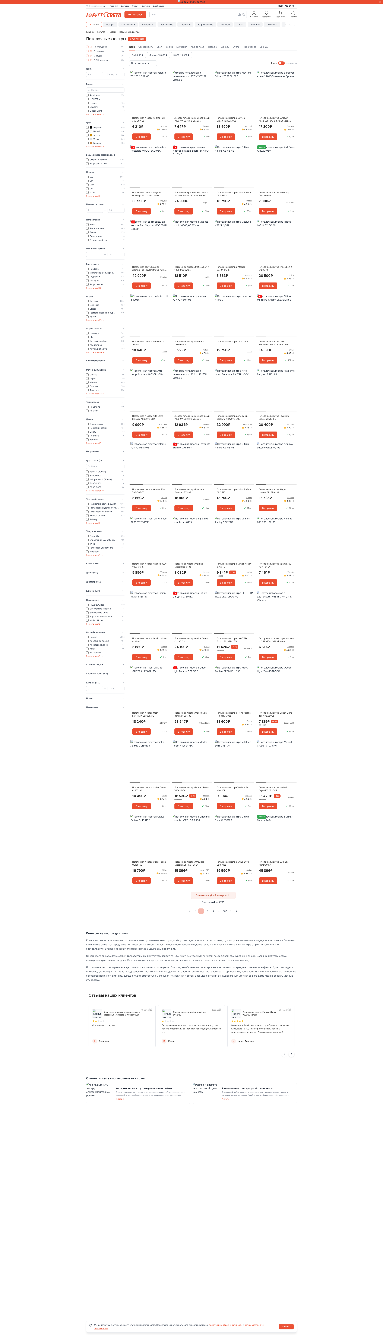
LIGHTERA (247, 648)
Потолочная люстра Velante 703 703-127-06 (275, 565)
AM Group (289, 202)
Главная (90, 32)
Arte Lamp (163, 424)
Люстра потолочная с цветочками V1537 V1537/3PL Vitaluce (191, 119)
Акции (95, 24)
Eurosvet (290, 126)
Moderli (206, 796)
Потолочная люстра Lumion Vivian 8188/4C (149, 640)
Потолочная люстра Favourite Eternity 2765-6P (189, 491)
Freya (249, 721)
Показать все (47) (94, 352)
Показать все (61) (93, 491)
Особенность (145, 46)
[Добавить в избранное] (166, 73)
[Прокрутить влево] (290, 24)
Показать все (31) (94, 146)
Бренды (264, 46)
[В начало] (189, 911)
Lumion (249, 572)
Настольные (167, 24)
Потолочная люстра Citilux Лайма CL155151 (234, 491)
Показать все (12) (93, 288)
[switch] (281, 63)
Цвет (159, 46)
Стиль (236, 46)
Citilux (249, 201)
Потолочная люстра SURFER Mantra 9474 (273, 863)
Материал (181, 46)
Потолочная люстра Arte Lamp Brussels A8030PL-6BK (147, 417)
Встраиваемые (205, 24)
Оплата (135, 6)
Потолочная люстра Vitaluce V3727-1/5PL (231, 268)
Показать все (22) (94, 394)
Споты (240, 24)
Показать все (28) (94, 320)
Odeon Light (204, 723)
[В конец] (237, 911)
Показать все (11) (93, 196)
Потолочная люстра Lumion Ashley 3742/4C (234, 565)
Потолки (212, 46)
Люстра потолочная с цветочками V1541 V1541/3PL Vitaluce (276, 640)
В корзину (142, 136)
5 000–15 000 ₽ (181, 55)
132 (225, 911)
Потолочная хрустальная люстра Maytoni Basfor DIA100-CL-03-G (191, 194)
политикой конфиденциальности (225, 1325)
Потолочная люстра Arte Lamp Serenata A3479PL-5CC (232, 417)
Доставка (125, 6)
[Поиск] (243, 14)
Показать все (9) (93, 624)
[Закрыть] (380, 2)
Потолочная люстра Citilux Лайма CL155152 (149, 863)
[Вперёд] (231, 911)
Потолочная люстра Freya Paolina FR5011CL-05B (234, 714)
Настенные (147, 24)
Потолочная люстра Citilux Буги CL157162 (233, 863)
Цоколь (225, 46)
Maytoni (248, 126)
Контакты (146, 6)
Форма (169, 46)
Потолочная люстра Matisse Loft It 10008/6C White (191, 268)
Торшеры (225, 24)
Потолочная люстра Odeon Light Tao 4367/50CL (275, 714)
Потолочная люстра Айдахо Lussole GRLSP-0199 (273, 491)
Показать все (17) (93, 443)
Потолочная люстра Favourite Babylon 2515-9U (274, 417)
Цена (132, 46)
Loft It (207, 277)
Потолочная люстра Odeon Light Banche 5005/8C (190, 714)
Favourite (290, 424)
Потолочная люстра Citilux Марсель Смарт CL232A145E (273, 343)
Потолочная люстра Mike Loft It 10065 (148, 343)
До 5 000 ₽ (137, 55)
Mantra (291, 872)
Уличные (255, 24)
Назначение (249, 46)
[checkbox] (87, 47)
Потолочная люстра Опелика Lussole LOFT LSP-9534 (189, 863)
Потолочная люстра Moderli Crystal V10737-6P (273, 789)
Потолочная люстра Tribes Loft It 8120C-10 (275, 268)
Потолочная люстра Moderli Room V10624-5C (191, 789)
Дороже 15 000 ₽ (158, 55)
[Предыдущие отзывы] (284, 1054)
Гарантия (114, 6)
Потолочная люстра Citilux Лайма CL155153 (234, 194)
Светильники (128, 24)
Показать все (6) (93, 555)
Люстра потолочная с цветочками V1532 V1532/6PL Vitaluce (191, 417)
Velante (164, 126)
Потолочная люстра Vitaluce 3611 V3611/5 (234, 789)
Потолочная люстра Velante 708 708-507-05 (148, 491)
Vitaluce (206, 126)
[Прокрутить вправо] (295, 24)
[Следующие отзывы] (291, 1054)
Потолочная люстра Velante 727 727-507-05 (190, 343)
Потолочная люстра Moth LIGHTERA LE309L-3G (145, 714)
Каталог (101, 32)
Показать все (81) (93, 114)
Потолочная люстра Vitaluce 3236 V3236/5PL (149, 565)
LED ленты (272, 24)
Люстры (110, 24)
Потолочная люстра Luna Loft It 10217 (233, 343)
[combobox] (198, 14)
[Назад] (195, 911)
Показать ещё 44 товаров (211, 895)
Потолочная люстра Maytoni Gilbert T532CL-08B (231, 119)
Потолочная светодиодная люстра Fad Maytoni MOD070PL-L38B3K (148, 268)
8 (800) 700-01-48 (286, 6)
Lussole (290, 498)
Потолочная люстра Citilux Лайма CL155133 (149, 789)
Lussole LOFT (203, 870)
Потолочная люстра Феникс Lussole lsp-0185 (188, 565)
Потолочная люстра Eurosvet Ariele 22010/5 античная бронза (275, 119)
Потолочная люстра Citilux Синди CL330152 (191, 640)
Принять (286, 1326)
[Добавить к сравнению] (166, 79)
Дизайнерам (158, 6)
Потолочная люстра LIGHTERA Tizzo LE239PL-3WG (232, 640)
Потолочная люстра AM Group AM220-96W (274, 194)
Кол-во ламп (198, 46)
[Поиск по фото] (239, 14)
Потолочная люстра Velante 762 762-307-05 (148, 119)
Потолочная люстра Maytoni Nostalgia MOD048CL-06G (146, 194)
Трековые (185, 24)
